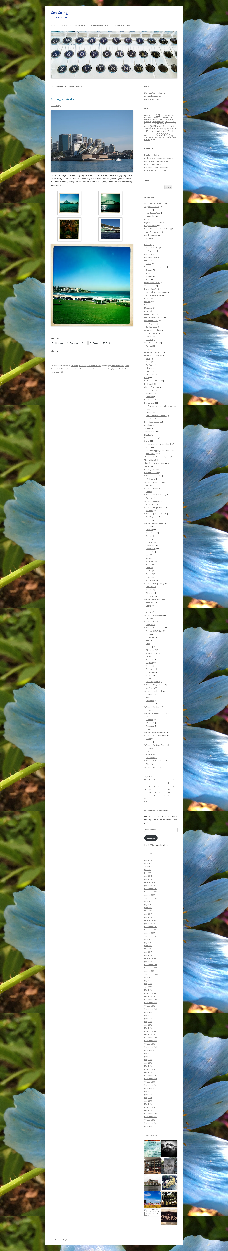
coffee (169, 117)
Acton (148, 358)
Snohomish (150, 704)
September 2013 (150, 1009)
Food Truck (150, 409)
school (157, 131)
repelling (101, 369)
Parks (146, 377)
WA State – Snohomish (153, 691)
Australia (74, 365)
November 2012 (150, 1040)
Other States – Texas (152, 355)
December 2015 (150, 926)
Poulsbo (149, 590)
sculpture (163, 131)
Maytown (149, 719)
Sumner (149, 675)
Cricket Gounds (62, 369)
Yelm (148, 729)
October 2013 (149, 1006)
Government (149, 286)
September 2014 (150, 974)
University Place (169, 137)
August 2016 (149, 901)
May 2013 (148, 1021)
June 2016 (148, 907)
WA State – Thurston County (155, 713)
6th (145, 115)
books (146, 118)
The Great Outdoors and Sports (157, 457)
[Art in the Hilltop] (152, 1199)
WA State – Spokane (152, 707)
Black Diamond (152, 533)
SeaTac (149, 571)
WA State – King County (153, 523)
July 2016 (147, 904)
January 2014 (149, 996)
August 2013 (149, 1012)
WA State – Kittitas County (154, 599)
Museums (82, 365)
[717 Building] (152, 1182)
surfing (108, 369)
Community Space (151, 257)
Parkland (149, 659)
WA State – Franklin (152, 488)
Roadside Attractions (152, 422)
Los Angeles (151, 324)
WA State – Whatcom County (155, 735)
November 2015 (150, 930)
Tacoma (161, 134)
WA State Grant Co (151, 767)
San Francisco (151, 327)
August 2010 (149, 1126)
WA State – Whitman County (155, 745)
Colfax (148, 748)
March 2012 (148, 1066)
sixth (146, 135)
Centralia (149, 618)
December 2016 (150, 888)
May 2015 (148, 949)
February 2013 (150, 1031)
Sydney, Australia (62, 99)
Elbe (147, 640)
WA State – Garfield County (155, 495)
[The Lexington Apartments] (169, 1217)
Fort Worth (150, 365)
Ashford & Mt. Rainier (154, 631)
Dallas (148, 362)
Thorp (148, 609)
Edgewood (150, 637)
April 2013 (148, 1025)
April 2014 (148, 987)
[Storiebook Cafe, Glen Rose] (152, 1148)
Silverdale (150, 593)
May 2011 (148, 1097)
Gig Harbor (150, 650)
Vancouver (150, 241)
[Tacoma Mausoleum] (169, 1199)
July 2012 (147, 1053)
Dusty (148, 751)
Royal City (148, 425)
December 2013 (150, 999)
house (150, 124)
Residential (148, 400)
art (158, 115)
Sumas (148, 742)
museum (159, 126)
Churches (150, 390)
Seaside (149, 349)
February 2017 (150, 882)
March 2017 (148, 879)
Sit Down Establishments (156, 415)
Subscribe (151, 838)
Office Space (149, 314)
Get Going (59, 12)
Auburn (149, 526)
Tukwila (149, 577)
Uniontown (150, 757)
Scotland (149, 276)
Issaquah (149, 552)
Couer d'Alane (151, 333)
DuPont (149, 634)
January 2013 (149, 1034)
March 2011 (148, 1104)
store (151, 134)
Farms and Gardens (152, 282)
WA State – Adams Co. (153, 476)
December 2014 (150, 964)
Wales (148, 279)
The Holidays (149, 460)
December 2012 (150, 1037)
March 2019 (148, 860)
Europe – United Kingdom (154, 267)
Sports (147, 434)
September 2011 (150, 1085)
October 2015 (149, 933)
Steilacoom (150, 672)
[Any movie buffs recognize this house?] (169, 1148)
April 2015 (148, 952)
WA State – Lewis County (154, 615)
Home (53, 25)
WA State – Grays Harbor (154, 507)
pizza (157, 129)
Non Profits (148, 311)
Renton (149, 567)
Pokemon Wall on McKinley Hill (156, 167)
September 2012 (150, 1047)
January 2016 (149, 923)
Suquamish (150, 596)
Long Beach (150, 624)
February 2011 (150, 1107)
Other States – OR (151, 343)
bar (172, 115)
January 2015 (149, 961)
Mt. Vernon (150, 688)
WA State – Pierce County (154, 628)
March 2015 (148, 955)
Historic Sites (149, 289)
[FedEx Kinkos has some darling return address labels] (152, 1212)
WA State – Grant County (156, 504)
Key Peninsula (151, 653)
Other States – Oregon (153, 352)
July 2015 (147, 942)
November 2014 (150, 968)
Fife (147, 643)
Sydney (115, 369)
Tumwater (150, 726)
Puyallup (163, 128)
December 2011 (150, 1075)
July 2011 (147, 1091)
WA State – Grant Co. (152, 501)
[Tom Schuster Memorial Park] (169, 1165)
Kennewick (150, 485)
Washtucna (150, 479)
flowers (166, 119)
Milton (148, 558)
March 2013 (148, 1028)
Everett (149, 697)
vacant (147, 139)
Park (152, 128)
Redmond (150, 564)
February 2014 (150, 993)
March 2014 (148, 990)
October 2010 (149, 1120)
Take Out (149, 419)
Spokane (149, 710)
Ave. (162, 115)
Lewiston (149, 336)
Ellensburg (150, 602)
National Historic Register (156, 292)
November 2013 (150, 1002)
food (172, 119)
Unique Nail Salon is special (155, 171)
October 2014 (149, 971)
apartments (151, 115)
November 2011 (150, 1078)
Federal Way (151, 548)
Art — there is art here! (153, 203)
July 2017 (147, 869)
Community (148, 119)
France (148, 263)
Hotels (146, 298)
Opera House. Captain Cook (86, 369)
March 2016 (148, 917)
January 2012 (149, 1072)
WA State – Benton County (154, 482)
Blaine (148, 738)
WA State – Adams (151, 472)
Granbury (148, 122)
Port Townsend (152, 517)
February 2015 (150, 958)
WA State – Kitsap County (154, 583)
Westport (149, 510)
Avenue (168, 115)
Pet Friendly (149, 384)
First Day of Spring (151, 155)
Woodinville (150, 580)
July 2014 (147, 980)
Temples (149, 396)
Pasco (148, 491)
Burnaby (149, 238)
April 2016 (148, 914)
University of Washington (153, 137)
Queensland (151, 216)
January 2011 (149, 1110)
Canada (147, 244)
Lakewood (159, 123)
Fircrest (149, 647)
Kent (148, 555)
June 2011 (148, 1094)
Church (163, 118)
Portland (149, 346)
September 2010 (150, 1123)
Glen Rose (150, 368)
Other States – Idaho (152, 330)
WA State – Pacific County (154, 621)
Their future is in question (154, 463)
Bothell (148, 536)
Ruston (149, 666)
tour (129, 369)
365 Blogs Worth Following (73, 25)
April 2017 (148, 876)
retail (152, 131)
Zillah (148, 764)
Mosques (149, 393)
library (167, 124)
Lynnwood (150, 700)
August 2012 (149, 1050)
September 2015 (150, 936)
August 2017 (149, 866)
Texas (171, 135)
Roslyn (148, 605)
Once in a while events (153, 317)
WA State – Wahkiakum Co (154, 732)
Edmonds (149, 694)
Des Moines (150, 545)
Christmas (156, 118)
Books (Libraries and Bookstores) (157, 229)
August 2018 (149, 863)
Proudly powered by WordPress (63, 1240)
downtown (157, 119)
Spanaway (150, 669)
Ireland (149, 273)
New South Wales (94, 365)
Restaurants (149, 403)
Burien (148, 539)
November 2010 (150, 1116)
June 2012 (148, 1056)
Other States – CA (151, 320)
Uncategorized (150, 469)
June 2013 (148, 1018)
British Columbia (150, 235)
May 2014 (148, 983)
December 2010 (150, 1113)
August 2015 (149, 939)
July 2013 (147, 1015)
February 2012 (150, 1069)
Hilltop (161, 121)
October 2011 (149, 1082)
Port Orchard (151, 586)
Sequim (149, 520)
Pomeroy (149, 498)
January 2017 (149, 885)
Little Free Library (153, 232)
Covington (150, 542)
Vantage (149, 612)
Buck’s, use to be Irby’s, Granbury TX (158, 158)
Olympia (166, 126)
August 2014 (149, 977)
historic (169, 121)
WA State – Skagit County (154, 685)
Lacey (148, 716)
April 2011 (148, 1101)
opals (72, 369)
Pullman (149, 754)
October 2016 (149, 895)
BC (145, 219)
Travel (146, 466)
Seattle (171, 131)
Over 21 (149, 412)
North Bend (150, 561)
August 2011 (149, 1088)
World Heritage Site (153, 295)
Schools (147, 428)
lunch (172, 124)
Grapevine (150, 374)
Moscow (149, 339)
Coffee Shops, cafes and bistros (159, 406)
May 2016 (148, 911)
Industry (147, 301)
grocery (155, 121)
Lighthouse (148, 305)
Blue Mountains (117, 365)
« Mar (146, 801)
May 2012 (148, 1059)
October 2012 (149, 1044)
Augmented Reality (151, 206)
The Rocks (123, 369)
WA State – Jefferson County (155, 514)
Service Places (150, 431)
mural (153, 125)
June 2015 (148, 945)
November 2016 (150, 892)
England (149, 270)
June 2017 (148, 873)
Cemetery (148, 254)
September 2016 (150, 898)
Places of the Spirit (151, 387)
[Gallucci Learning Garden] (169, 1182)
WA (153, 139)
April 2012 (148, 1063)
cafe (151, 118)
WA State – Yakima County (154, 761)
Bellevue (149, 529)
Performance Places (152, 381)
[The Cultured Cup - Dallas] (152, 1165)
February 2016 (150, 920)
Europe (147, 260)
